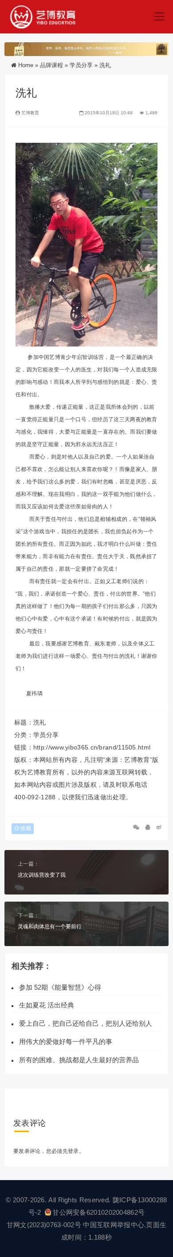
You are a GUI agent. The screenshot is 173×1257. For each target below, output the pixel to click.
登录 (73, 1151)
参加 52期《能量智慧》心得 (60, 987)
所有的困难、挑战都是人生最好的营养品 (80, 1060)
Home (25, 65)
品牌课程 (51, 65)
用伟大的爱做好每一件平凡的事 (65, 1041)
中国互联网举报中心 (113, 1225)
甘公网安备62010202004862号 (98, 1212)
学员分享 (81, 65)
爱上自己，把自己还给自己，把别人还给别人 (85, 1023)
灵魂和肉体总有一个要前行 (50, 926)
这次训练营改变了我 (42, 875)
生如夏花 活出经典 (46, 1005)
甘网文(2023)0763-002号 (44, 1225)
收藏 (25, 828)
